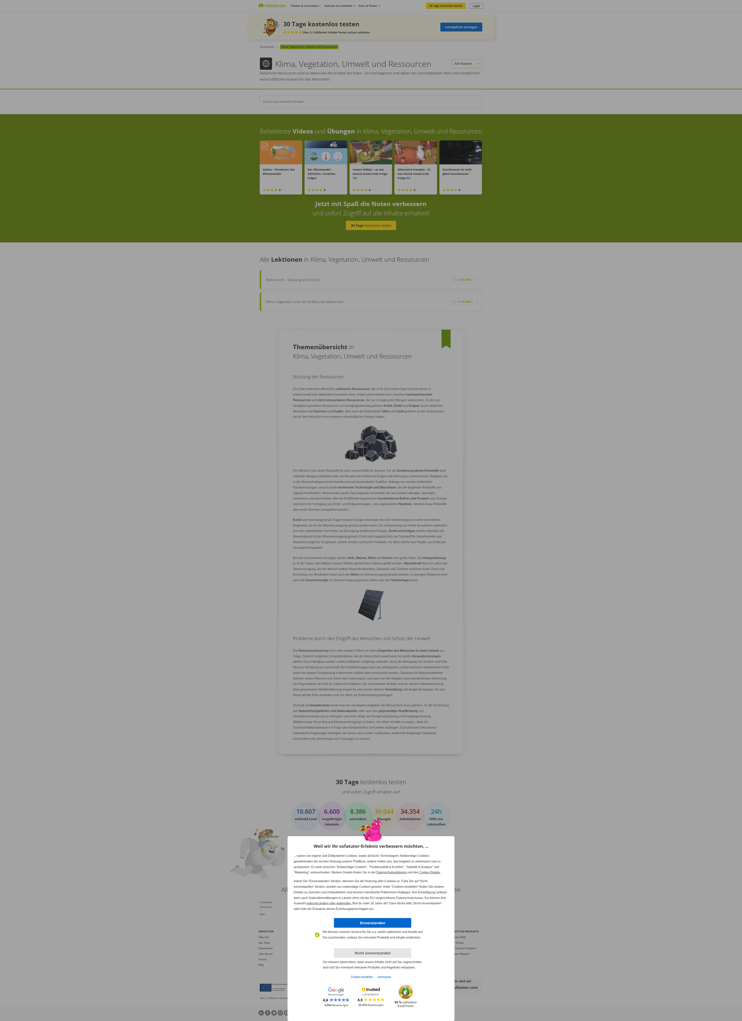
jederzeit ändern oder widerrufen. (329, 903)
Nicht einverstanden (373, 953)
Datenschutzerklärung (391, 872)
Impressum (384, 976)
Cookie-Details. (430, 872)
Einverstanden (372, 923)
